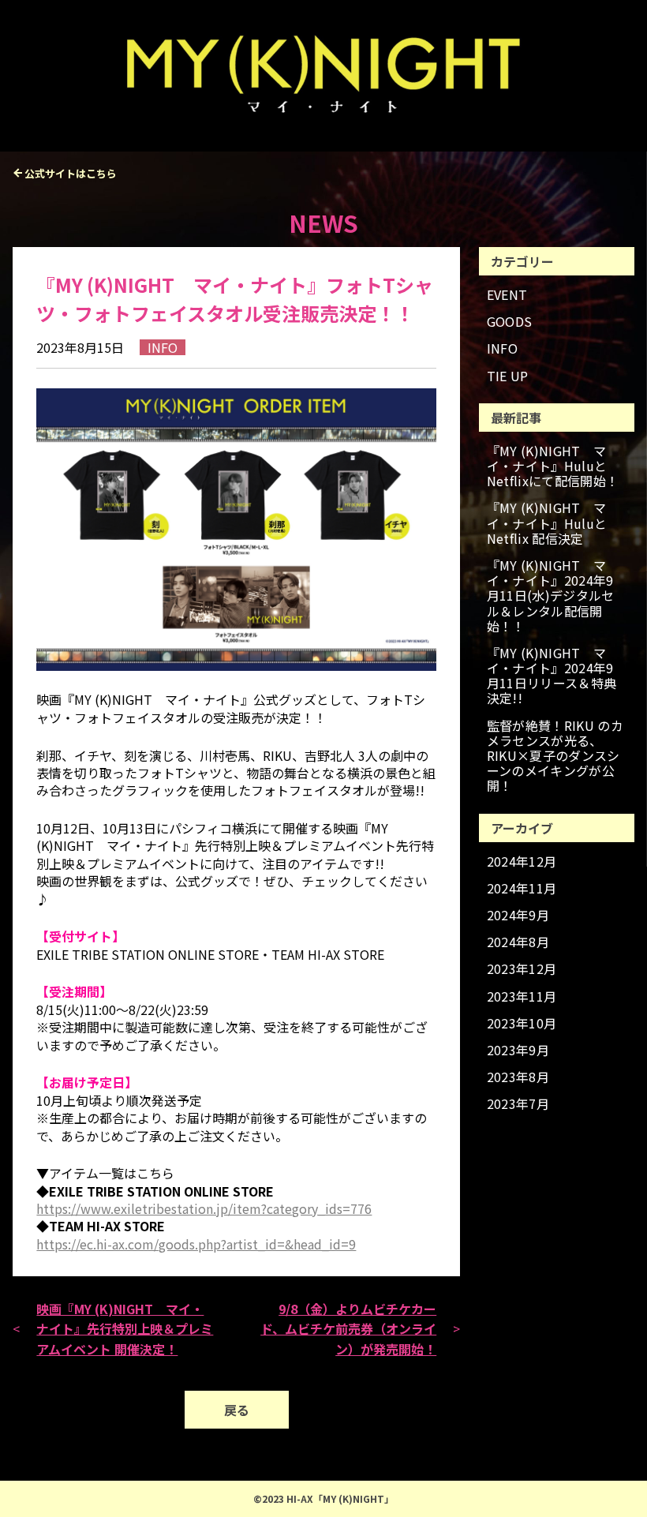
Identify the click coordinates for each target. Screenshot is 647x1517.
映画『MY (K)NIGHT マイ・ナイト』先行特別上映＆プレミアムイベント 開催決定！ (124, 1328)
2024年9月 (518, 915)
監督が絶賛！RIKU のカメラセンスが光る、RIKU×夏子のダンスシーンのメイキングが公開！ (555, 756)
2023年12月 (522, 968)
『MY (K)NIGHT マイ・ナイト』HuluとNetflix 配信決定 (547, 523)
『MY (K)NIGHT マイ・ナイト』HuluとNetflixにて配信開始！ (553, 466)
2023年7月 (518, 1103)
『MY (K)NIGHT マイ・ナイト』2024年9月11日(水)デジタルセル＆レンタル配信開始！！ (551, 596)
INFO (502, 348)
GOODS (510, 321)
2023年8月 (518, 1076)
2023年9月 (518, 1050)
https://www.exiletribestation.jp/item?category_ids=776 (204, 1208)
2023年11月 (522, 996)
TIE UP (508, 376)
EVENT (507, 294)
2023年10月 (522, 1023)
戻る (236, 1409)
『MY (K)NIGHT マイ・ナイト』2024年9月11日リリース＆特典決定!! (552, 676)
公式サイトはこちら (70, 173)
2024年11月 (522, 888)
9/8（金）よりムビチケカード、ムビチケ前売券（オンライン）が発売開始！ (348, 1328)
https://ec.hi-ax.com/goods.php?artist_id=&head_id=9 (196, 1243)
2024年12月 (522, 861)
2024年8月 (518, 942)
